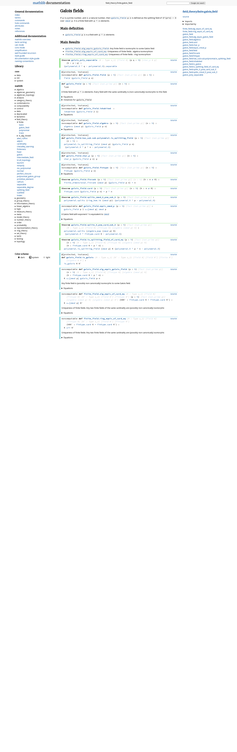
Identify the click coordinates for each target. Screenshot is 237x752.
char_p (146, 60)
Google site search (197, 3)
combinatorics (23, 103)
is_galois (69, 263)
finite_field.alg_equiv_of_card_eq (86, 51)
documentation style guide (27, 58)
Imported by (190, 24)
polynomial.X (72, 66)
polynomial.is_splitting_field (82, 144)
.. (200, 11)
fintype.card (71, 191)
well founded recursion (25, 53)
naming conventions (24, 61)
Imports (188, 21)
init (18, 78)
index (17, 15)
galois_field (118, 18)
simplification (21, 50)
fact (120, 75)
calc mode (19, 45)
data (19, 75)
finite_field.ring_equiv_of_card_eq (87, 54)
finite (164, 257)
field (121, 60)
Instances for (77, 99)
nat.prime (131, 75)
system (20, 80)
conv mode (20, 47)
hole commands (22, 23)
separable (111, 66)
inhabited (69, 111)
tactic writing (21, 42)
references (20, 31)
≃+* (68, 327)
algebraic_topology (25, 95)
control (20, 108)
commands (20, 20)
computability (23, 105)
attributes (19, 25)
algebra (68, 126)
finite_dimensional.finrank (80, 182)
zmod (67, 21)
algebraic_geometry (26, 92)
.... (206, 58)
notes (17, 28)
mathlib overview (23, 39)
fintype (68, 171)
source (186, 16)
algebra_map (94, 231)
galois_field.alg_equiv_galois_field (87, 48)
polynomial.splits (74, 200)
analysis (20, 97)
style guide (20, 55)
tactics (18, 17)
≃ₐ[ (87, 209)
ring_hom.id (94, 200)
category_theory (24, 100)
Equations (68, 96)
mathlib (39, 3)
